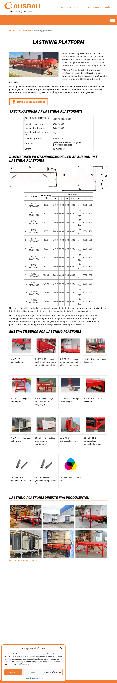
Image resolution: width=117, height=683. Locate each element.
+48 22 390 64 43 (69, 7)
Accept (13, 672)
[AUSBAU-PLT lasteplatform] (26, 544)
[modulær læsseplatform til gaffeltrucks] (91, 544)
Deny (32, 672)
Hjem (11, 30)
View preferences (52, 672)
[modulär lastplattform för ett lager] (26, 516)
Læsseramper (24, 30)
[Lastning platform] (58, 516)
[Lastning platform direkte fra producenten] (91, 516)
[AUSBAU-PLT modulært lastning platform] (58, 544)
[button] (61, 648)
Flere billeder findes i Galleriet (23, 560)
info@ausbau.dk (101, 7)
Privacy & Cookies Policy (33, 678)
